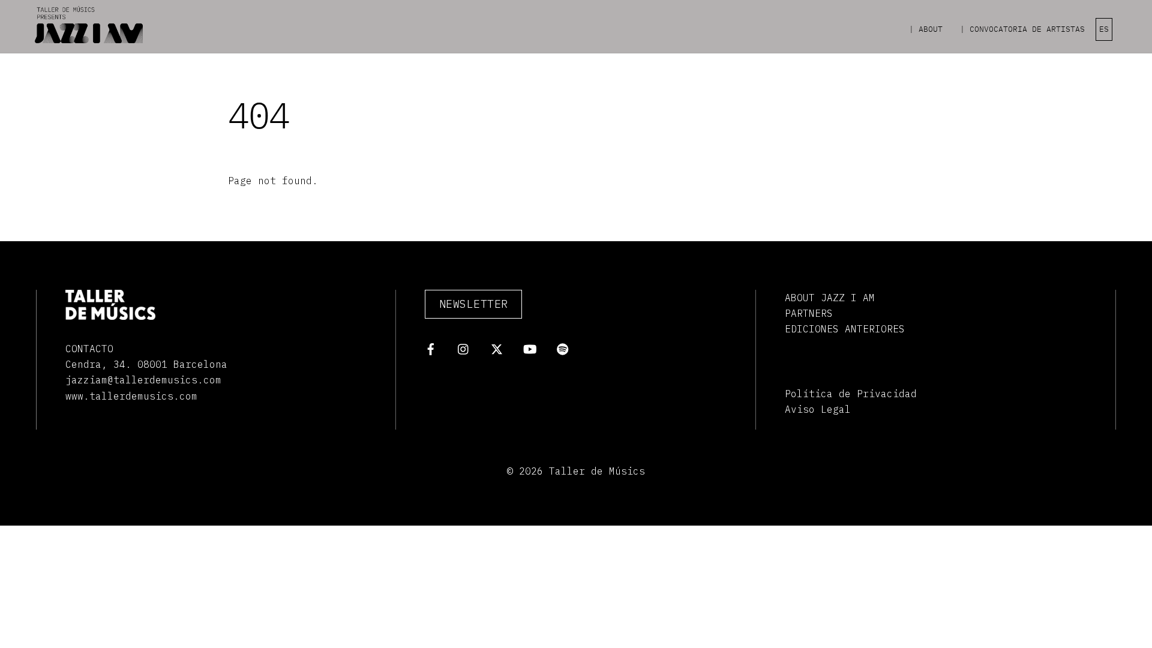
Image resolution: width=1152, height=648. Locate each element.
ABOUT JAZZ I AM (830, 298)
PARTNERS (809, 313)
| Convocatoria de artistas (1022, 29)
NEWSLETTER (473, 304)
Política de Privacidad (851, 394)
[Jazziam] (89, 38)
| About (926, 29)
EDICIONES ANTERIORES (845, 329)
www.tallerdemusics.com (131, 396)
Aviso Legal (818, 409)
